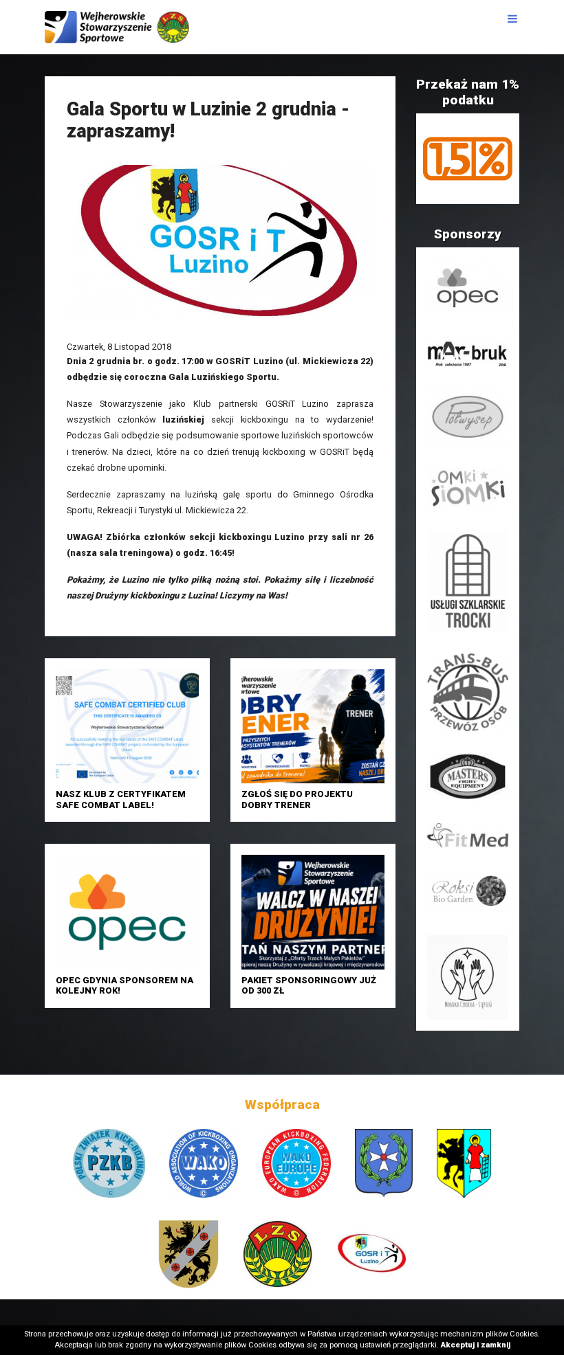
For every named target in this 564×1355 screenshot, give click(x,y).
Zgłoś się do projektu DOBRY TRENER (297, 799)
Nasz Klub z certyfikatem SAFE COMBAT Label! (121, 799)
